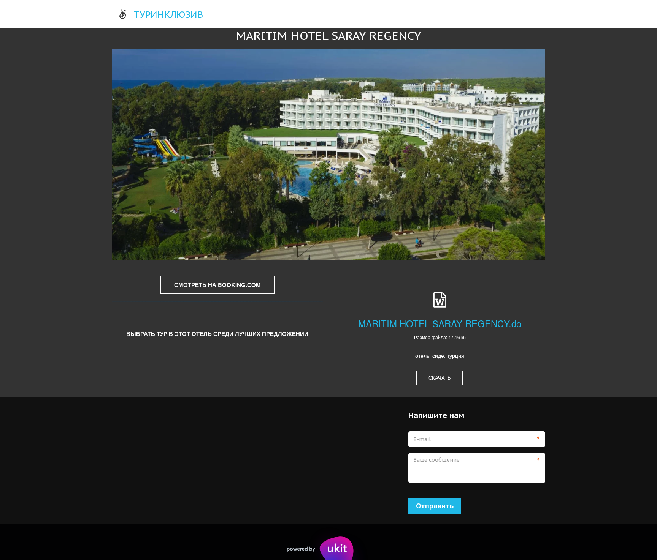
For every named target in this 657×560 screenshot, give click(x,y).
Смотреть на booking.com (217, 285)
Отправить (435, 506)
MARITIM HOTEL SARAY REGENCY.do (439, 323)
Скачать (439, 377)
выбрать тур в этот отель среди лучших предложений (217, 334)
